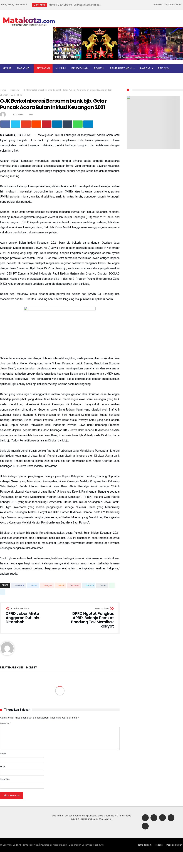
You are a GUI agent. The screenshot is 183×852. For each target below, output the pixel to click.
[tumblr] (67, 124)
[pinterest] (46, 124)
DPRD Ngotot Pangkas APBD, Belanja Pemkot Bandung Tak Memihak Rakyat (92, 617)
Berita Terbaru (144, 844)
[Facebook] (145, 818)
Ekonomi (15, 89)
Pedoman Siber (173, 4)
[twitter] (15, 124)
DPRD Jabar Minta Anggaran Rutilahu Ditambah (23, 615)
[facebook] (5, 124)
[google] (26, 124)
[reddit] (36, 124)
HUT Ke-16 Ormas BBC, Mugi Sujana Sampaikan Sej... (75, 4)
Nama (3, 753)
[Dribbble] (171, 818)
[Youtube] (145, 826)
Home (3, 89)
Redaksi (158, 4)
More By (31, 667)
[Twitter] (153, 818)
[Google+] (162, 818)
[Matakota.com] (29, 17)
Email (2, 766)
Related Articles (11, 667)
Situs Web (5, 779)
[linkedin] (57, 124)
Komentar (5, 723)
